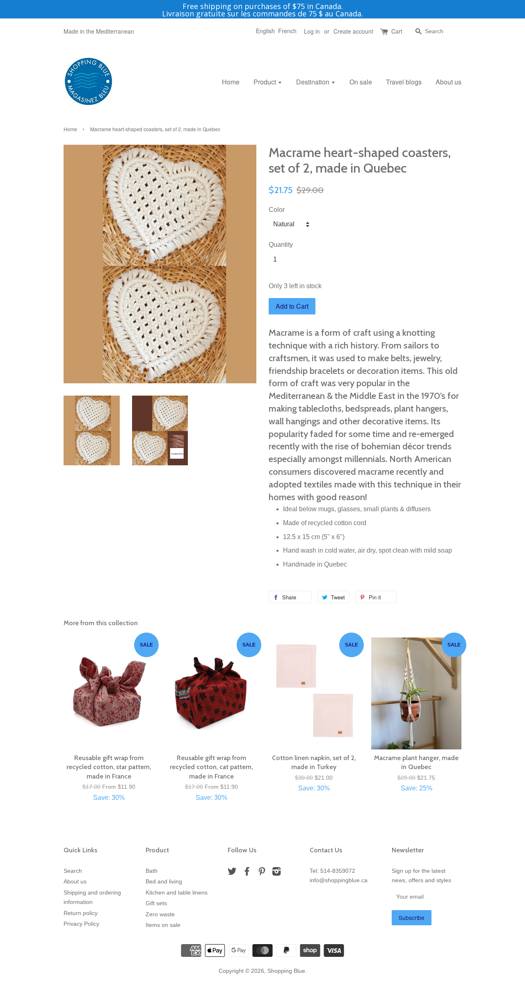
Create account (353, 31)
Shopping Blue (286, 971)
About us (448, 82)
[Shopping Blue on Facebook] (246, 873)
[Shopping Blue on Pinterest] (261, 873)
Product (265, 82)
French (287, 31)
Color (277, 209)
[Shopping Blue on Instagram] (276, 873)
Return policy (81, 913)
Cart (396, 31)
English (265, 31)
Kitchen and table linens (177, 893)
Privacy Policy (81, 924)
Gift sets (156, 903)
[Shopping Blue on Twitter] (232, 873)
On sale (360, 82)
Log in (312, 31)
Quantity (281, 244)
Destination (313, 82)
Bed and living (164, 882)
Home (231, 82)
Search (73, 871)
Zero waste (160, 914)
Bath (152, 871)
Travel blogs (404, 82)
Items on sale (163, 925)
